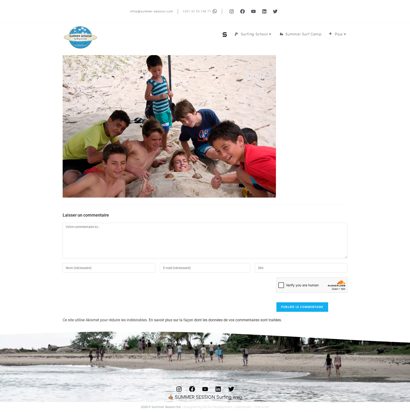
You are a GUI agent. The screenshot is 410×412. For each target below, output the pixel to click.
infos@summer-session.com (151, 11)
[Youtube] (253, 11)
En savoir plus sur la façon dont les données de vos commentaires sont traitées (215, 320)
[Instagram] (231, 11)
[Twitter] (275, 11)
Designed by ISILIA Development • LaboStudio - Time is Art (226, 407)
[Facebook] (242, 11)
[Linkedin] (264, 11)
